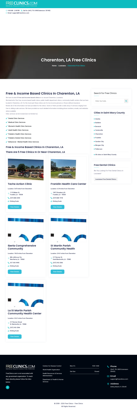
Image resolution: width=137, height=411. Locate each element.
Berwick (98, 126)
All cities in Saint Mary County (105, 154)
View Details (14, 207)
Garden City (99, 141)
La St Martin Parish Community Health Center (24, 312)
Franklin (98, 138)
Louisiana (62, 66)
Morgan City (99, 145)
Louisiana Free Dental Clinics (105, 179)
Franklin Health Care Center (68, 183)
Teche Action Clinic (20, 183)
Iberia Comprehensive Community (22, 247)
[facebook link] (7, 387)
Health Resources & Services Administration (52, 375)
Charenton (99, 134)
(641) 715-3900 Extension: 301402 (39, 10)
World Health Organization (51, 370)
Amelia (97, 119)
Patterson (98, 149)
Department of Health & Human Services (53, 381)
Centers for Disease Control (52, 366)
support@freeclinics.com (20, 13)
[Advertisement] (68, 30)
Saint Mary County (114, 113)
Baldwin (98, 123)
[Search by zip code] (126, 101)
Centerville (99, 130)
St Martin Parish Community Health (63, 247)
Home (54, 66)
